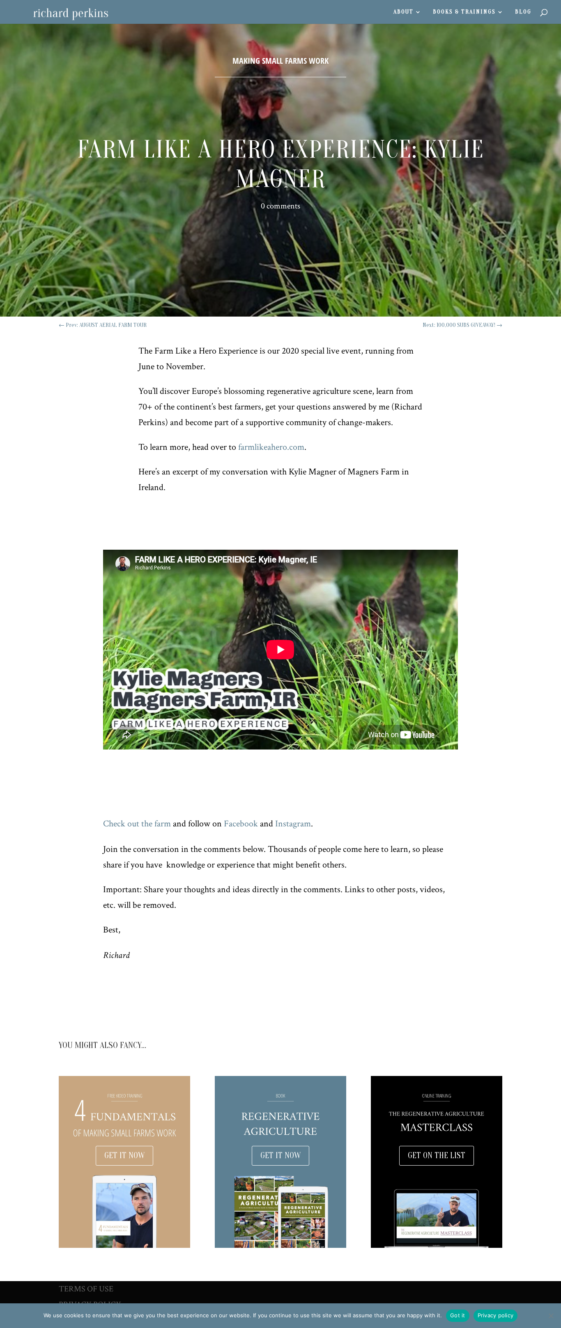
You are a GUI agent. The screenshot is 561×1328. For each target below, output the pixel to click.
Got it (457, 1315)
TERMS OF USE (86, 1289)
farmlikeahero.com (271, 447)
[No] (551, 1316)
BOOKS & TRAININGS (464, 12)
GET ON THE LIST (436, 1155)
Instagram (293, 824)
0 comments (280, 206)
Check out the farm (137, 824)
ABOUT (403, 12)
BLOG (523, 12)
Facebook (241, 824)
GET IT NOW (124, 1155)
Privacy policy (496, 1315)
